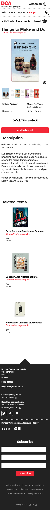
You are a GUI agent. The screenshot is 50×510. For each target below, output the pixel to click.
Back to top (25, 361)
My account (36, 489)
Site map (24, 489)
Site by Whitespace (26, 505)
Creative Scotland (17, 429)
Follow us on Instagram (16, 413)
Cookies (25, 485)
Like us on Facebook (10, 413)
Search (47, 12)
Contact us (12, 489)
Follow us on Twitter (3, 413)
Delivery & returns (34, 493)
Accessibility (37, 485)
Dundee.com (6, 429)
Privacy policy (12, 485)
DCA (6, 3)
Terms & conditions (15, 493)
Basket (37, 21)
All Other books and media (17, 21)
